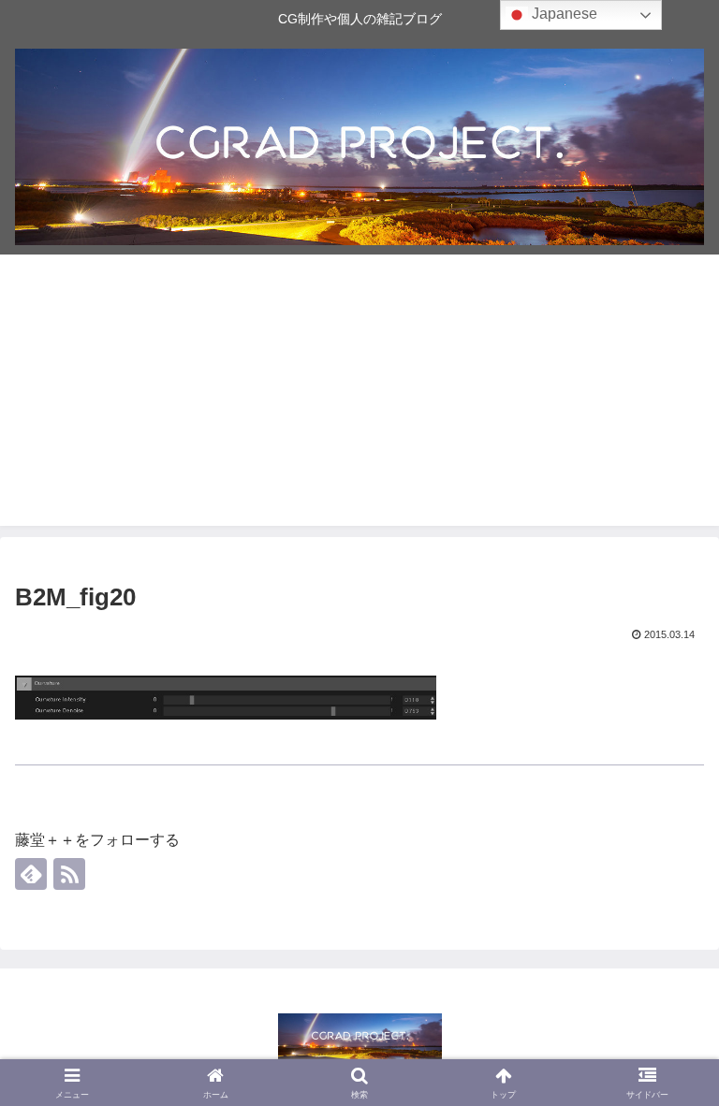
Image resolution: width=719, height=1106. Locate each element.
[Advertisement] (359, 395)
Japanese (562, 14)
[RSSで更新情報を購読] (69, 874)
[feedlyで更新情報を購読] (31, 874)
